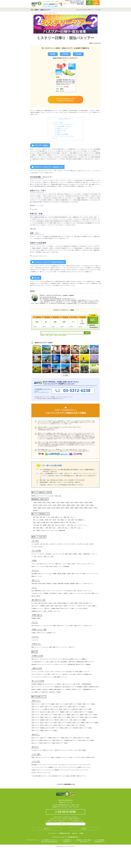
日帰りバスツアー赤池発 (51, 714)
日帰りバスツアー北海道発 (48, 704)
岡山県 (44, 508)
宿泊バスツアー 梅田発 (88, 740)
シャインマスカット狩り (69, 544)
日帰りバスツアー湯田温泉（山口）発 (41, 728)
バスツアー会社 (36, 761)
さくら (65, 564)
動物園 (64, 573)
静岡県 (68, 505)
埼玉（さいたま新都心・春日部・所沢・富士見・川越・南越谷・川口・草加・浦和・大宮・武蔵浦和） (59, 520)
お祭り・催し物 (77, 590)
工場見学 (34, 633)
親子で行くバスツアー (60, 750)
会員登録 (84, 829)
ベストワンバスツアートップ (32, 840)
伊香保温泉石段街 (86, 684)
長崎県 (85, 508)
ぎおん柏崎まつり (36, 692)
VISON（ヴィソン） (89, 583)
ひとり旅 (34, 750)
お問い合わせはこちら (65, 824)
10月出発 (65, 54)
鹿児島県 (35, 510)
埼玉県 (81, 502)
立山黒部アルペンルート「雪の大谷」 (41, 608)
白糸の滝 (45, 689)
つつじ (60, 566)
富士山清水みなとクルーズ (69, 687)
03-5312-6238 (67, 811)
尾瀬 (52, 606)
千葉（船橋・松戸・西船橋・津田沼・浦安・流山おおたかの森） (49, 525)
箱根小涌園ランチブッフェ (60, 677)
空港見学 (49, 633)
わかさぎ (57, 671)
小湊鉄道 (50, 689)
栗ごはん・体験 (42, 556)
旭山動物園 (34, 573)
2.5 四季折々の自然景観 (61, 134)
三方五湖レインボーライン (53, 611)
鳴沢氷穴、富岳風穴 (36, 689)
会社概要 (81, 833)
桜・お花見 (34, 603)
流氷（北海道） (92, 606)
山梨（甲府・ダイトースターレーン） (77, 525)
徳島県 (58, 508)
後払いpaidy (40, 451)
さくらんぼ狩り (35, 544)
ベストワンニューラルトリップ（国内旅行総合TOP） (65, 837)
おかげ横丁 (47, 674)
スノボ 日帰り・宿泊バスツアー (74, 625)
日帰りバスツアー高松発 (51, 725)
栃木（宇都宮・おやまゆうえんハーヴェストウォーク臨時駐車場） (49, 530)
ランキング (45, 647)
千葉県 (85, 502)
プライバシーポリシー (52, 833)
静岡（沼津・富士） (63, 528)
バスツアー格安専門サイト (50, 5)
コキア (33, 564)
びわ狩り (40, 546)
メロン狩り (52, 544)
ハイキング (45, 625)
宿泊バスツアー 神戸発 (37, 743)
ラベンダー (51, 564)
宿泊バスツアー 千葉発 (49, 740)
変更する (35, 326)
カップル (39, 750)
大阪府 (87, 505)
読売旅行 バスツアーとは (83, 767)
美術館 (59, 573)
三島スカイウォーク (82, 606)
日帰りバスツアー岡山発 (37, 722)
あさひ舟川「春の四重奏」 (61, 662)
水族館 (68, 573)
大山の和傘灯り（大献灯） (56, 593)
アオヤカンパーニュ (48, 677)
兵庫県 (91, 505)
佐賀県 (81, 508)
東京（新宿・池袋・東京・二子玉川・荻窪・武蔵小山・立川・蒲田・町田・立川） (54, 517)
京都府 (82, 505)
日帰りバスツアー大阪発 (91, 714)
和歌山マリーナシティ (37, 576)
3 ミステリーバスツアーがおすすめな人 (63, 136)
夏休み (53, 757)
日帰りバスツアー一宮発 (37, 714)
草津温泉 (48, 583)
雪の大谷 (65, 659)
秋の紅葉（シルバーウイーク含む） (64, 757)
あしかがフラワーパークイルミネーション (51, 659)
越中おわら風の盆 (36, 596)
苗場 (45, 611)
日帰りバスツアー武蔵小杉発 (71, 709)
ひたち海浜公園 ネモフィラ (38, 662)
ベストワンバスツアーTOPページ (37, 13)
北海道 (34, 502)
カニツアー (34, 554)
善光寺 (48, 606)
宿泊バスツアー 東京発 (71, 738)
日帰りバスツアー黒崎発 (37, 730)
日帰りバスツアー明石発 (91, 717)
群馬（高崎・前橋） (38, 528)
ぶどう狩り (59, 544)
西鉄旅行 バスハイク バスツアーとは (64, 770)
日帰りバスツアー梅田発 (37, 717)
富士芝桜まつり (87, 603)
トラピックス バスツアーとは (53, 764)
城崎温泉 (72, 583)
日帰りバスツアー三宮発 (66, 720)
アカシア (84, 564)
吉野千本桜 (71, 662)
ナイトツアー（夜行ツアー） (69, 647)
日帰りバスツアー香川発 (37, 725)
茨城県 (67, 502)
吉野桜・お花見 (78, 603)
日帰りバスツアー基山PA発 (71, 728)
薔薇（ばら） (59, 564)
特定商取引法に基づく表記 (64, 833)
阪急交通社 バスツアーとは (38, 764)
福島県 (62, 502)
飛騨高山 (84, 659)
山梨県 (54, 505)
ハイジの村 (78, 608)
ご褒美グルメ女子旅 (37, 668)
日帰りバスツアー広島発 (51, 722)
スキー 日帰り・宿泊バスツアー (57, 625)
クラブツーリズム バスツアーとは (81, 764)
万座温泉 (85, 687)
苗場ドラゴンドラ (89, 662)
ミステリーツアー (51, 590)
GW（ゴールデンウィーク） (43, 757)
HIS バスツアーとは (67, 764)
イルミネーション (86, 590)
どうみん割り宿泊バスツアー (55, 776)
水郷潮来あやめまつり (37, 611)
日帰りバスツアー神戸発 (77, 717)
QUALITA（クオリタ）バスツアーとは (41, 772)
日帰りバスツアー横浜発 (56, 709)
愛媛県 (67, 508)
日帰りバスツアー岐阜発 (72, 712)
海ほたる (80, 674)
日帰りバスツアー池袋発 (88, 704)
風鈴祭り (66, 593)
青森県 (39, 502)
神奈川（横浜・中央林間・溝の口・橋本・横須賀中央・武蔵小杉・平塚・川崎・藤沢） (55, 522)
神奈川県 (35, 505)
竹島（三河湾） (77, 684)
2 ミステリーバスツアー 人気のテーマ (62, 124)
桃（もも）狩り (44, 544)
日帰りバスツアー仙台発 (62, 704)
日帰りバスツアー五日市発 (64, 722)
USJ (51, 573)
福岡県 (76, 508)
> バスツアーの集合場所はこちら (65, 784)
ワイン (54, 633)
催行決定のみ (92, 325)
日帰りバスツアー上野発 (65, 706)
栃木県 (72, 502)
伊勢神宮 (43, 606)
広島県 (48, 508)
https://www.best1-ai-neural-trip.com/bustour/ (65, 817)
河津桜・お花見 (52, 603)
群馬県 (76, 502)
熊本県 (90, 508)
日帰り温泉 (34, 583)
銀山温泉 (67, 583)
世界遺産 (34, 618)
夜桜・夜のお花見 (42, 603)
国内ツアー (68, 473)
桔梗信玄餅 (86, 554)
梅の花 (55, 566)
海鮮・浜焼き (68, 554)
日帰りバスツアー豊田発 (77, 714)
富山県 (45, 505)
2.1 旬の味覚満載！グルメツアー (64, 126)
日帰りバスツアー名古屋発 (85, 712)
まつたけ (47, 671)
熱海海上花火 (58, 687)
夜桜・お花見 (71, 564)
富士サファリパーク (43, 573)
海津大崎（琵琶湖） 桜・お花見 (65, 603)
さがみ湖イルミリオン (37, 593)
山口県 (53, 508)
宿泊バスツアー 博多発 (62, 743)
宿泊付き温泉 (41, 583)
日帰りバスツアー (36, 700)
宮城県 (48, 502)
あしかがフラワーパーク (49, 684)
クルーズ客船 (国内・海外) (51, 475)
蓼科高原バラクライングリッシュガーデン (42, 664)
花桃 (47, 566)
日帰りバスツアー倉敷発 (78, 722)
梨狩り (91, 544)
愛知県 (73, 505)
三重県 (77, 505)
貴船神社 (88, 664)
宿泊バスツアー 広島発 (49, 743)
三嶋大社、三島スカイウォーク (64, 684)
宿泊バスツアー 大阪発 (75, 740)
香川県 (62, 508)
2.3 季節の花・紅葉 (60, 130)
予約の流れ (78, 9)
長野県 (59, 505)
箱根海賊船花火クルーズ (89, 689)
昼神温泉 (39, 684)
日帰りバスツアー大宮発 (78, 706)
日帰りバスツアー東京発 (37, 706)
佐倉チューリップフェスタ (38, 566)
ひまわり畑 (39, 564)
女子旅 (35, 652)
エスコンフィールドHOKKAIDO (64, 590)
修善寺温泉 (60, 583)
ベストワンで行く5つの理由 (96, 9)
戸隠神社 (58, 692)
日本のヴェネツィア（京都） (67, 608)
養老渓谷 (68, 689)
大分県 (95, 508)
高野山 (39, 618)
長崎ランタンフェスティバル (77, 593)
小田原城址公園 (79, 662)
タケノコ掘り (50, 556)
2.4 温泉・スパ (59, 132)
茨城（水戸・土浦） (76, 528)
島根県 (39, 508)
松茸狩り (75, 554)
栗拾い (80, 554)
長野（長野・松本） (51, 528)
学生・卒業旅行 (82, 750)
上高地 (56, 606)
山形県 (58, 502)
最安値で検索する (92, 319)
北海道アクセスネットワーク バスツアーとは (42, 770)
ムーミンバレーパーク (91, 573)
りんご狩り (34, 546)
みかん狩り (86, 544)
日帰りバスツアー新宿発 (75, 704)
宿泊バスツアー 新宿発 (46, 738)
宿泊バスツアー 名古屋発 (62, 740)
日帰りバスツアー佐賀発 (51, 730)
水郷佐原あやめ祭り (94, 687)
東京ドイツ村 (75, 573)
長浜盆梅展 (66, 566)
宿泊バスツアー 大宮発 (83, 738)
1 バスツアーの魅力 (57, 122)
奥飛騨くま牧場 (55, 608)
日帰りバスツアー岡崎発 (64, 714)
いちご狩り (79, 544)
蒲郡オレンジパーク (84, 671)
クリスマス (77, 757)
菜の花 (51, 566)
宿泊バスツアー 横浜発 (37, 740)
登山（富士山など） (36, 625)
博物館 (54, 573)
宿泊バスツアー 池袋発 (58, 738)
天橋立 (65, 606)
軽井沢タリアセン (80, 664)
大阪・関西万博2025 (37, 590)
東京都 (90, 502)
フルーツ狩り (40, 205)
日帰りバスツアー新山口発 (77, 725)
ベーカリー (93, 554)
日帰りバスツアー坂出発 (64, 725)
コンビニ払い (50, 496)
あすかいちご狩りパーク (38, 674)
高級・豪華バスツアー (54, 647)
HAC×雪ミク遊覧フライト (91, 593)
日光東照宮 (86, 674)
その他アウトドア (87, 625)
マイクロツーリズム (72, 750)
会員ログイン (47, 829)
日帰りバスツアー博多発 (57, 728)
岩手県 (44, 502)
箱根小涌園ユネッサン (59, 689)
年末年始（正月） (90, 757)
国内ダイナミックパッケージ (82, 473)
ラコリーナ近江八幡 (66, 671)
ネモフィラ (90, 564)
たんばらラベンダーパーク (60, 664)
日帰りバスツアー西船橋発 (57, 712)
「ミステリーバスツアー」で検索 (63, 310)
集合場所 (89, 9)
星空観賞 (46, 593)
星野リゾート (79, 583)
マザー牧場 (82, 573)
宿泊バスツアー (36, 734)
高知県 (72, 508)
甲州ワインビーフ (41, 633)
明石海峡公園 (71, 664)
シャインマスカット (36, 677)
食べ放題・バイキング (51, 554)
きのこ (52, 671)
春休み (33, 757)
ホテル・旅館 (58, 473)
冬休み (83, 757)
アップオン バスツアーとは (80, 770)
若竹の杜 (85, 608)
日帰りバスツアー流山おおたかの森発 (41, 712)
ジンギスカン (41, 554)
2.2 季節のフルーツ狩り (61, 128)
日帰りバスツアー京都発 (51, 717)
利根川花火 (52, 692)
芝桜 (47, 662)
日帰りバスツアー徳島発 (92, 722)
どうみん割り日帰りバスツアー (39, 776)
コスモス (78, 564)
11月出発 (78, 54)
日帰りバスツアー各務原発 (38, 720)
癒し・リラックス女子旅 (38, 681)
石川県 (49, 505)
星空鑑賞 (79, 687)
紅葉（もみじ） (35, 606)
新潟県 (40, 505)
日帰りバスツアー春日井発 (52, 720)
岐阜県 (63, 505)
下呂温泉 (54, 583)
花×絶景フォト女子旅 (37, 655)
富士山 (60, 606)
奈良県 (34, 508)
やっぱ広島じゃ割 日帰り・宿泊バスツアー (74, 776)
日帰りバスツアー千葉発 (85, 709)
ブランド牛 (61, 554)
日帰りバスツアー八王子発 (51, 706)
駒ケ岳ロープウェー (77, 689)
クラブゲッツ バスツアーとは (69, 767)
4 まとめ (54, 138)
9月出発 (52, 54)
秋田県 (53, 502)
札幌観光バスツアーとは (54, 767)
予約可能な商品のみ (93, 327)
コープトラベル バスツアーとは (39, 767)
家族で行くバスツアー (48, 750)
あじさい (45, 564)
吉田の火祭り (45, 692)
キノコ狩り (34, 556)
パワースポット (72, 606)
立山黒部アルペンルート (74, 659)
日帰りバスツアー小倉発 (85, 728)
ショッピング (35, 640)
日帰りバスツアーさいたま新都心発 (40, 709)
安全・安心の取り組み (84, 9)
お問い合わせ (74, 833)
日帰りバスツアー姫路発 (80, 720)
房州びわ (65, 674)
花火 (44, 590)
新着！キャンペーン (36, 647)
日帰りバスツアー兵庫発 (64, 717)
